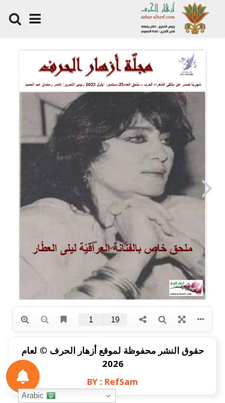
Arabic (34, 395)
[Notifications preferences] (23, 376)
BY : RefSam (112, 381)
